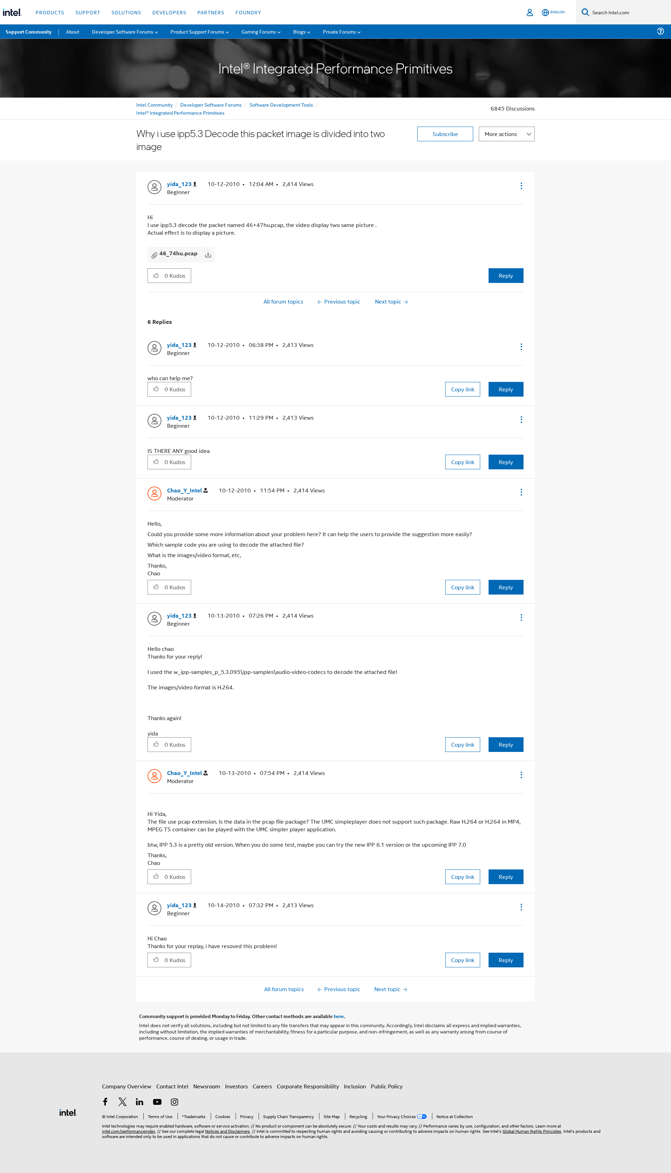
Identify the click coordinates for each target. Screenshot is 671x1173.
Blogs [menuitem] (299, 31)
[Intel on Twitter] (123, 1103)
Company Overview (126, 1086)
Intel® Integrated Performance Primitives (180, 112)
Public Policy (387, 1086)
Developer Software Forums (211, 104)
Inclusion (355, 1086)
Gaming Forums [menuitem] (258, 31)
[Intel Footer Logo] (68, 1112)
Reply (506, 275)
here (339, 1016)
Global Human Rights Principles (532, 1131)
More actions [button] (501, 134)
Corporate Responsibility (308, 1086)
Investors (236, 1086)
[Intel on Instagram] (174, 1103)
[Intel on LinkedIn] (140, 1103)
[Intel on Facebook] (105, 1103)
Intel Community (154, 104)
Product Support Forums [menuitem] (197, 31)
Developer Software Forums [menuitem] (122, 31)
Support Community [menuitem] (28, 31)
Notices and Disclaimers (227, 1131)
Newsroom (206, 1086)
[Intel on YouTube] (157, 1103)
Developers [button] (169, 12)
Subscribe (445, 134)
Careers (262, 1086)
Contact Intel (172, 1086)
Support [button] (87, 12)
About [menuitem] (72, 31)
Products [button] (50, 12)
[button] (520, 186)
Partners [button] (210, 12)
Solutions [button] (126, 12)
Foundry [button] (248, 12)
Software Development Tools (281, 104)
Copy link (462, 389)
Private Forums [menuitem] (339, 31)
